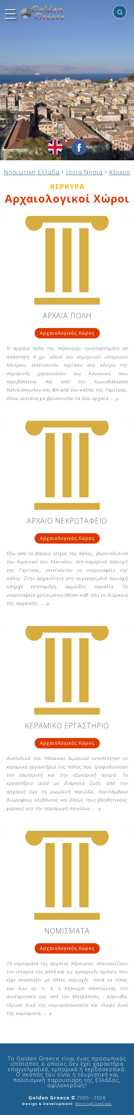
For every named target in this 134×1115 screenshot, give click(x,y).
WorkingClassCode (93, 1103)
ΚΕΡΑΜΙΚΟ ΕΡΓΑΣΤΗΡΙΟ (67, 726)
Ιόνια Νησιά (84, 172)
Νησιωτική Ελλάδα (31, 172)
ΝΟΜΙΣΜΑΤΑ (67, 931)
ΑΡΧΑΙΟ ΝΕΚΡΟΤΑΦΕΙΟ (67, 521)
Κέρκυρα (121, 172)
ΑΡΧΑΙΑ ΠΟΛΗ (67, 316)
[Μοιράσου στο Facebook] (78, 147)
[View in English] (55, 147)
